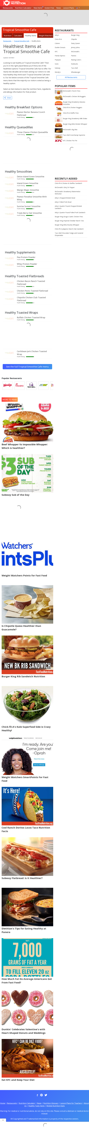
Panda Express (60, 56)
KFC (56, 52)
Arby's (57, 35)
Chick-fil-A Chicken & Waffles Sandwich (68, 183)
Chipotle (74, 39)
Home (2, 1103)
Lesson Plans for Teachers (71, 1103)
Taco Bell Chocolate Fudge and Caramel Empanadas (69, 234)
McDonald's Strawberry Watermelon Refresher (67, 192)
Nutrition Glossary (50, 1103)
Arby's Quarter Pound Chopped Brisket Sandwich (68, 207)
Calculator (18, 35)
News (58, 8)
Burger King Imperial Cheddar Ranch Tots (69, 221)
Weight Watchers (46, 35)
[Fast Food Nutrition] (14, 3)
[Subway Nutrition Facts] (43, 385)
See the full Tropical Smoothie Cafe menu (27, 366)
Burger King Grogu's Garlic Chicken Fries (69, 217)
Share (8, 98)
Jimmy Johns (75, 47)
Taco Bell (74, 68)
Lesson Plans (68, 8)
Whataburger (75, 72)
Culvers (57, 43)
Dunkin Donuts (60, 47)
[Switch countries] (78, 8)
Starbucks (74, 64)
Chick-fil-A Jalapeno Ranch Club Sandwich (69, 229)
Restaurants (8, 8)
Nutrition (7, 35)
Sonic (57, 64)
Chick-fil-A (58, 39)
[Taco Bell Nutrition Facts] (31, 385)
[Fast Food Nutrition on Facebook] (37, 1095)
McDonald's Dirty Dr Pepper (65, 187)
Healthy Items (30, 35)
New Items (38, 8)
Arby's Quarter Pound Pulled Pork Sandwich (70, 212)
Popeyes (58, 60)
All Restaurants (71, 77)
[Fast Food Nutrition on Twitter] (45, 1095)
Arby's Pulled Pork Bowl (63, 202)
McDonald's (75, 52)
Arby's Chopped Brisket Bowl (65, 198)
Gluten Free (49, 8)
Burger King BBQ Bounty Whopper (67, 225)
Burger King (75, 35)
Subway (57, 68)
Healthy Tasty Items (36, 1106)
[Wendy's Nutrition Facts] (7, 385)
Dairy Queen (75, 43)
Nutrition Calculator (23, 8)
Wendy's (58, 72)
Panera (73, 56)
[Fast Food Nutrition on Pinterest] (41, 1095)
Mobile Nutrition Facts (55, 1106)
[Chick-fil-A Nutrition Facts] (19, 385)
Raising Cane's (76, 60)
